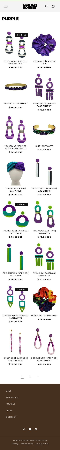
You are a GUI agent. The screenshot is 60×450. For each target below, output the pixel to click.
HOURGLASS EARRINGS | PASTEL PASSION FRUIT (15, 147)
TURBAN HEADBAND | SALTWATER (16, 189)
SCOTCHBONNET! (28, 440)
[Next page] (38, 376)
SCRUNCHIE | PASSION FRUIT (44, 62)
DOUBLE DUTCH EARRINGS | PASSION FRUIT (44, 359)
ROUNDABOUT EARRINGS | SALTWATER (15, 232)
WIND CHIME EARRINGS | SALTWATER (44, 274)
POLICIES (10, 403)
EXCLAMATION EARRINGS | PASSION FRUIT (44, 189)
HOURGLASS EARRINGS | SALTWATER (44, 232)
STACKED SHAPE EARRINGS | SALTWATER (16, 317)
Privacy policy (42, 444)
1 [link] (22, 376)
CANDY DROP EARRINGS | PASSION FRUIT (16, 359)
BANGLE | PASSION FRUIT (16, 104)
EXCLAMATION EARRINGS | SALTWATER (15, 274)
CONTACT (11, 416)
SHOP (9, 390)
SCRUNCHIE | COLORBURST (44, 316)
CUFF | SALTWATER (44, 146)
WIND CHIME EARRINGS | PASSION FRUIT (44, 105)
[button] (6, 6)
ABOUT (9, 410)
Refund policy (27, 444)
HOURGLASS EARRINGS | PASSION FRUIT (15, 62)
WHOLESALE (12, 397)
